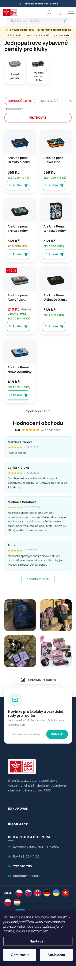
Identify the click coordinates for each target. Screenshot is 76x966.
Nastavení (38, 941)
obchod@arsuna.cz (27, 875)
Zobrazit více (38, 579)
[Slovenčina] (28, 893)
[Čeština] (19, 893)
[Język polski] (7, 902)
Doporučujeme (20, 101)
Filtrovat (38, 117)
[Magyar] (17, 902)
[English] (37, 893)
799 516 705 (22, 866)
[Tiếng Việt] (65, 893)
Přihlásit (57, 734)
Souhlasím (56, 954)
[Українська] (56, 893)
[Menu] (70, 12)
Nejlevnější (50, 101)
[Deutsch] (46, 893)
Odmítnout (20, 954)
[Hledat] (49, 12)
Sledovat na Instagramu (42, 679)
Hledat (64, 20)
